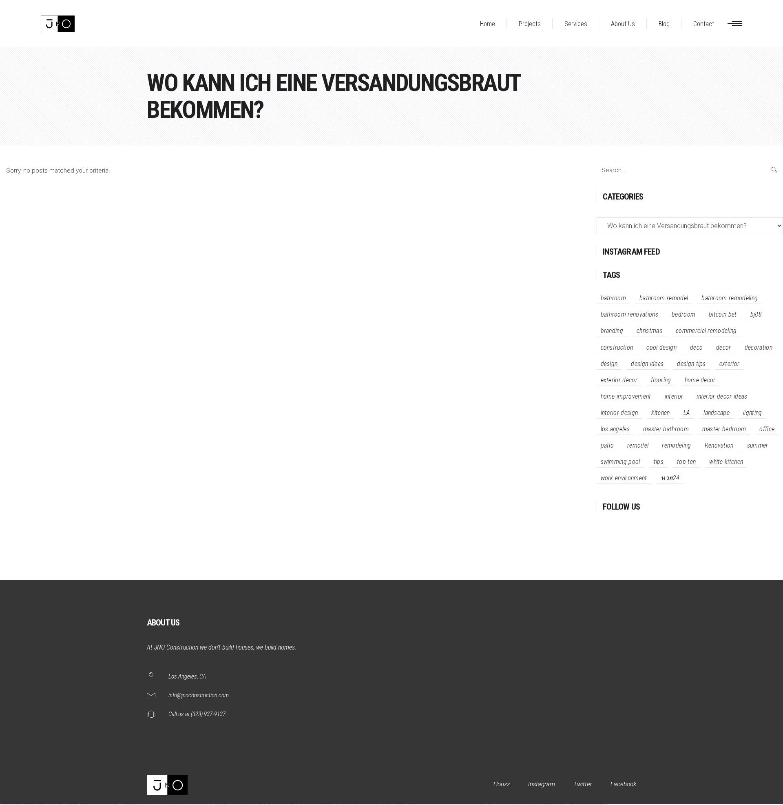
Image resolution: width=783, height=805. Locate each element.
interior (674, 396)
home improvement (626, 396)
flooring (661, 380)
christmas (649, 331)
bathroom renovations (629, 314)
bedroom (683, 314)
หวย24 (670, 478)
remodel (637, 445)
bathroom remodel (663, 298)
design (609, 364)
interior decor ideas (722, 396)
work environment (624, 478)
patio (607, 445)
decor (723, 347)
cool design (661, 347)
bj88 (756, 314)
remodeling (676, 445)
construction (617, 347)
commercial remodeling (706, 331)
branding (612, 331)
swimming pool (620, 462)
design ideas (647, 364)
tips (659, 462)
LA (686, 413)
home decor (700, 380)
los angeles (615, 429)
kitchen (660, 413)
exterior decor (619, 380)
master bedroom (724, 429)
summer (757, 445)
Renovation (719, 445)
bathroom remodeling (729, 298)
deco (696, 347)
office (766, 429)
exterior (729, 364)
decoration (758, 347)
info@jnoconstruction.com (198, 695)
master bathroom (666, 429)
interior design (619, 413)
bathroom (613, 298)
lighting (752, 413)
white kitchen (726, 462)
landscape (716, 413)
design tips (691, 364)
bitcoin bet (723, 314)
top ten (686, 462)
